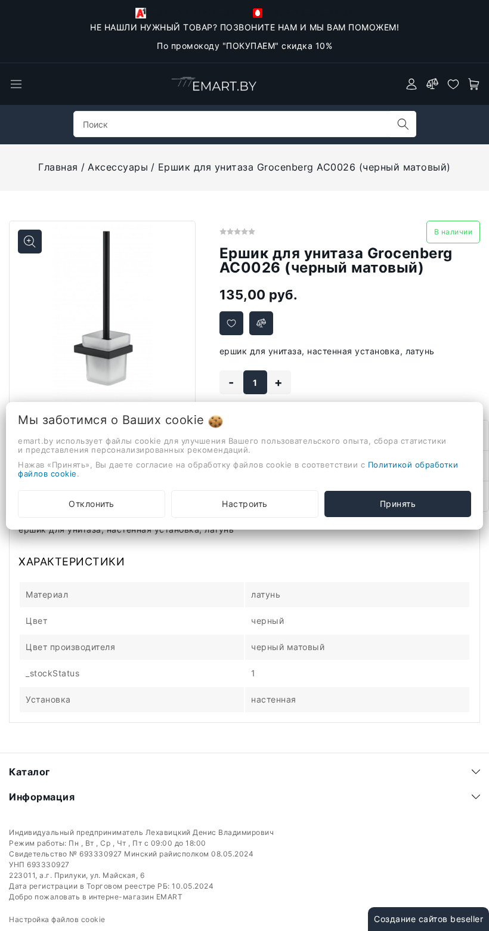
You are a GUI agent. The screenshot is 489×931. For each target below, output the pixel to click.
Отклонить (91, 504)
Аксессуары (118, 167)
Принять (398, 504)
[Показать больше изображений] (30, 241)
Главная (58, 167)
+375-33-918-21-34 (309, 13)
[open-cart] (474, 84)
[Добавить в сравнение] (261, 323)
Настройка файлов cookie (57, 919)
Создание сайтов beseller (428, 919)
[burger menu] (16, 84)
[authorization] (411, 84)
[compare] (432, 84)
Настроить (245, 504)
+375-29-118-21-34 (192, 13)
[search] (403, 124)
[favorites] (453, 84)
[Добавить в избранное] (231, 323)
